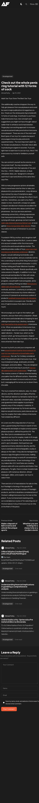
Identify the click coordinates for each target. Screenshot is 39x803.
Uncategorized (7, 76)
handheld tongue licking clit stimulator (22, 298)
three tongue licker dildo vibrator (18, 226)
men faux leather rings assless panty (14, 324)
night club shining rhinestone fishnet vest (16, 223)
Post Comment (9, 709)
